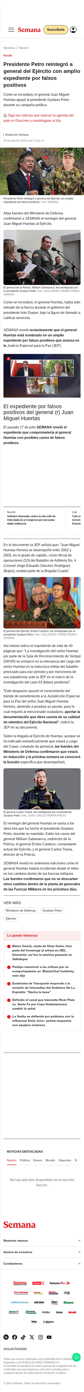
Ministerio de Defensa (21, 910)
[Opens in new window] (14, 1337)
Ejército (11, 918)
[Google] (6, 1337)
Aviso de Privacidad (19, 1348)
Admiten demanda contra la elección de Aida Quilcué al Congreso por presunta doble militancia (31, 520)
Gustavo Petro (52, 910)
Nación (24, 47)
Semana (9, 47)
